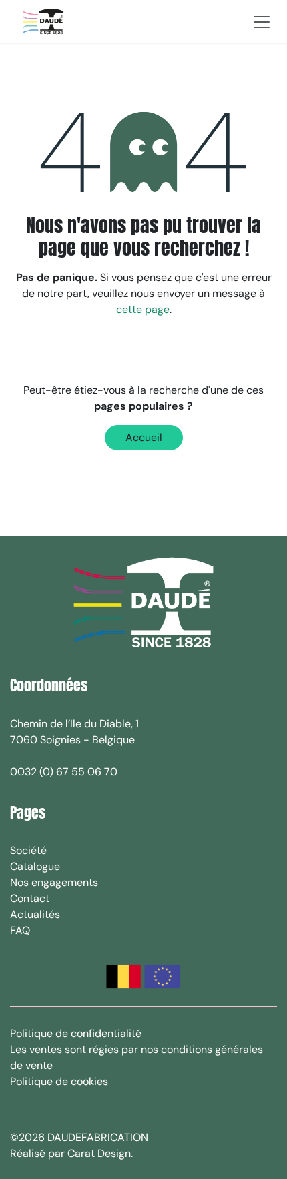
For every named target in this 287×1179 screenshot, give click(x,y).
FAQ (20, 930)
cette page (143, 309)
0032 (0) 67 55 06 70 (63, 772)
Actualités (35, 914)
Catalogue (35, 866)
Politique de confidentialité (75, 1033)
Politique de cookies (59, 1081)
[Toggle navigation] (261, 21)
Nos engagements (54, 882)
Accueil (143, 437)
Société (28, 850)
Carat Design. (101, 1153)
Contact (29, 898)
